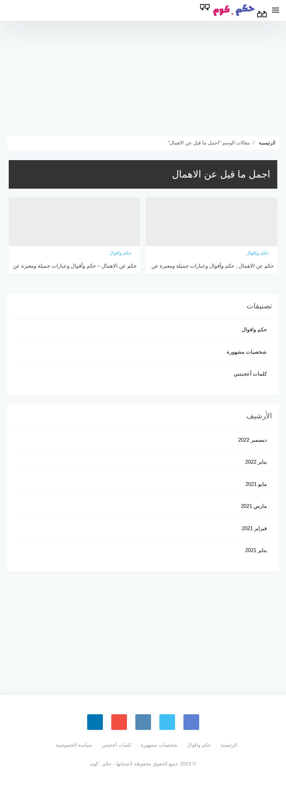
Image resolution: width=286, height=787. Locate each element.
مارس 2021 (254, 506)
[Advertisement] (143, 76)
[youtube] (119, 722)
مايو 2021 (256, 484)
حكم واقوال (254, 329)
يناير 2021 (256, 550)
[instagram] (143, 722)
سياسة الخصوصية (74, 745)
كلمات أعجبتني (250, 374)
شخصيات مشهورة (247, 352)
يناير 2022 (256, 462)
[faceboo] (191, 722)
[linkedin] (95, 722)
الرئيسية (228, 745)
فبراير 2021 (254, 528)
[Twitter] (167, 722)
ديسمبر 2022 (252, 440)
